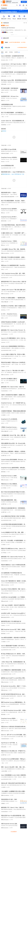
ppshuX (2, 722)
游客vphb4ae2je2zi (5, 819)
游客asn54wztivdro (5, 682)
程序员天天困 (3, 220)
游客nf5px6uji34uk (4, 827)
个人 (26, 8)
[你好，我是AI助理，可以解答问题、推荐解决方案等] (19, 5)
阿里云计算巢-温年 (4, 301)
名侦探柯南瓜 (3, 124)
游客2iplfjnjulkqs (4, 690)
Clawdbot (3, 366)
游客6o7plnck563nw (5, 253)
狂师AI (2, 318)
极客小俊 (3, 100)
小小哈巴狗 (3, 237)
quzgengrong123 (4, 277)
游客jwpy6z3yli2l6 (4, 601)
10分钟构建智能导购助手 (22, 47)
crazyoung (3, 342)
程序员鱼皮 (3, 471)
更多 (26, 38)
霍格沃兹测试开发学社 (5, 617)
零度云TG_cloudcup (5, 698)
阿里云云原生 (3, 68)
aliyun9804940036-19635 (6, 350)
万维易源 (3, 803)
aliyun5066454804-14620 (6, 167)
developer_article (4, 60)
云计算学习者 (3, 455)
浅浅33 (2, 382)
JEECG (2, 423)
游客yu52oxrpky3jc (5, 479)
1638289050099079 (5, 738)
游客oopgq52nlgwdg (5, 326)
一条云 (2, 116)
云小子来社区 (3, 447)
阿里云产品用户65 (4, 576)
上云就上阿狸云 (4, 771)
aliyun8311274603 (5, 463)
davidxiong (3, 309)
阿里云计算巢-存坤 (4, 431)
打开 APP (24, 2)
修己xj (2, 92)
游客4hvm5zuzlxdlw (5, 730)
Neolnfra (3, 161)
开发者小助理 (3, 145)
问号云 (2, 204)
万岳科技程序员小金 (5, 398)
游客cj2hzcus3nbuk (5, 496)
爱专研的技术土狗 (4, 229)
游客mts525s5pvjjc (4, 593)
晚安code (3, 212)
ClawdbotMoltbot (4, 334)
